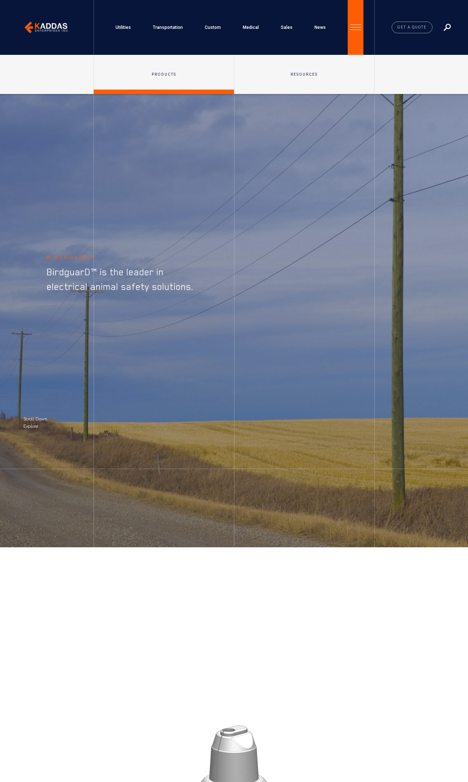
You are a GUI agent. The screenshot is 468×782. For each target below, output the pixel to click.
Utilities (123, 27)
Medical (251, 27)
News (320, 27)
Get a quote (412, 27)
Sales (286, 27)
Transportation (168, 27)
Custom (213, 27)
